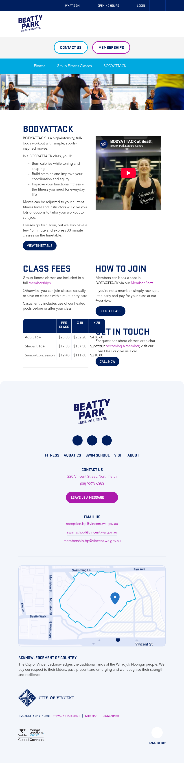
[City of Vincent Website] (46, 698)
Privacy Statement (66, 716)
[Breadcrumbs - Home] (21, 64)
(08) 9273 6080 (92, 484)
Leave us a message (87, 497)
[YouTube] (107, 440)
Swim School (97, 455)
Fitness (39, 66)
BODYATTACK (114, 66)
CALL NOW (107, 361)
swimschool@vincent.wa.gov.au (92, 532)
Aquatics (72, 455)
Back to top (157, 743)
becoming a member (122, 346)
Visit (118, 455)
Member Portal (142, 283)
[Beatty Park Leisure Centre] (30, 23)
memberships (40, 283)
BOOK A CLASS (110, 311)
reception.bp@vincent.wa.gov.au (92, 524)
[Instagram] (92, 440)
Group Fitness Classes (74, 66)
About (133, 455)
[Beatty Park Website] (92, 411)
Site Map (91, 716)
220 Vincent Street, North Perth (92, 477)
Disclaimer (111, 716)
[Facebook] (77, 440)
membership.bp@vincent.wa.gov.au (92, 541)
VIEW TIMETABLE (40, 245)
